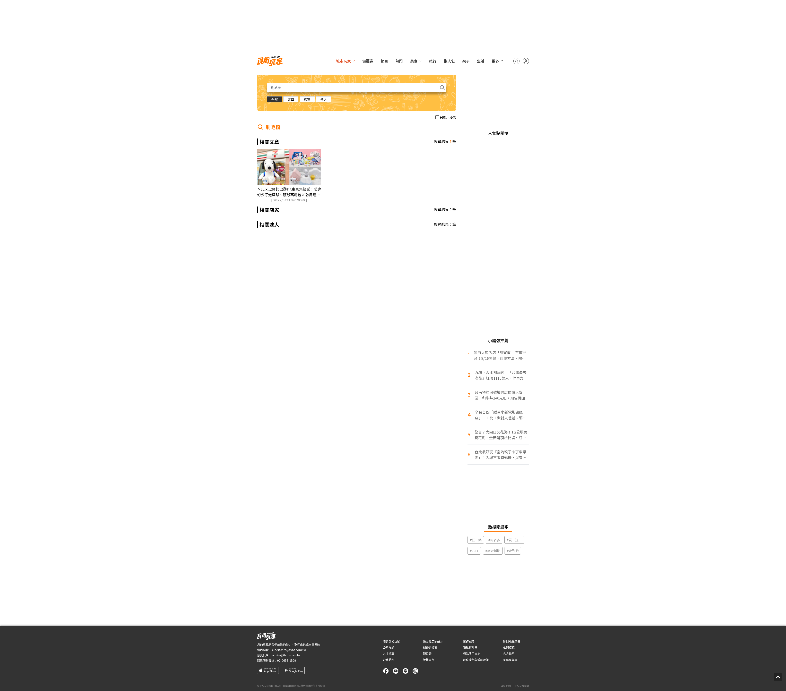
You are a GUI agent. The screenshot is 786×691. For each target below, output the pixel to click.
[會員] (526, 61)
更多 (495, 61)
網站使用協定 (471, 653)
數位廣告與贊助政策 (476, 660)
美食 (414, 61)
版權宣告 (428, 660)
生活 (480, 61)
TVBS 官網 (505, 685)
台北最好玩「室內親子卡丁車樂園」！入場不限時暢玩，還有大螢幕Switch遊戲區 (500, 454)
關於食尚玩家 (391, 641)
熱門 (399, 61)
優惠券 (367, 61)
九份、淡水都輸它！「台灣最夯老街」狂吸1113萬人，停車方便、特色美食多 (500, 375)
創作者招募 (430, 647)
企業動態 (388, 660)
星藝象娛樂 (510, 660)
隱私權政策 (470, 647)
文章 (291, 99)
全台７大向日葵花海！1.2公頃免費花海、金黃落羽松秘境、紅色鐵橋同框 (500, 434)
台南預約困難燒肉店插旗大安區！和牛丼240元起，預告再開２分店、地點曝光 (502, 395)
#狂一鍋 (476, 539)
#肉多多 (494, 539)
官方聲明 (509, 653)
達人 (323, 99)
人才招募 (388, 653)
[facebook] (386, 671)
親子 (466, 61)
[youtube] (396, 671)
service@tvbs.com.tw (285, 655)
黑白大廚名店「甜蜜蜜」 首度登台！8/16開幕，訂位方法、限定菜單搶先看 (500, 355)
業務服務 (468, 641)
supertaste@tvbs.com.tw (288, 650)
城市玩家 (343, 61)
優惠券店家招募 (433, 641)
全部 (274, 99)
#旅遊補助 (492, 550)
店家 (307, 99)
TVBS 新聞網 (522, 685)
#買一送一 (514, 539)
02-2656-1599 (286, 660)
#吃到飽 (513, 550)
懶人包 (449, 61)
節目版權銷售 (511, 641)
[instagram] (415, 671)
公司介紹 (388, 647)
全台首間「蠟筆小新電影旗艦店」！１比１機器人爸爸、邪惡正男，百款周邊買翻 (500, 415)
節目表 (427, 653)
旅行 (432, 61)
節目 (384, 61)
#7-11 (474, 550)
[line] (405, 671)
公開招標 (509, 647)
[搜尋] (516, 61)
